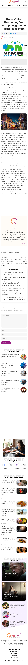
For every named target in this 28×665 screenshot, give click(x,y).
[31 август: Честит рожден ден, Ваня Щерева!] (22, 512)
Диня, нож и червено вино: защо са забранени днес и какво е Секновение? (8, 492)
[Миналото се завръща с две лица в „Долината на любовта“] (5, 623)
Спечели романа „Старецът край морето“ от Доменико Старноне (10, 380)
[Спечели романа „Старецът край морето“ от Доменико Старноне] (23, 382)
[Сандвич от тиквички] (22, 504)
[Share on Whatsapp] (9, 33)
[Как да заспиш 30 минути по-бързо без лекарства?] (5, 605)
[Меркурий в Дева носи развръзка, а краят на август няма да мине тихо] (22, 529)
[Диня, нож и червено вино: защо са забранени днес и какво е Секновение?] (22, 491)
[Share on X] (7, 33)
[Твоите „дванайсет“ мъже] (22, 483)
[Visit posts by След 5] (2, 37)
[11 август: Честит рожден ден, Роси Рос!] (5, 614)
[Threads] (24, 467)
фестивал (17, 252)
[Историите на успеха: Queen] (22, 550)
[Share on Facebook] (4, 33)
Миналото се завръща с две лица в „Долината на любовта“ (17, 622)
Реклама (14, 655)
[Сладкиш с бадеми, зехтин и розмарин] (23, 390)
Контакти (14, 651)
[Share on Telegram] (13, 33)
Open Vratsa (11, 252)
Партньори (14, 657)
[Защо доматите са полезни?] (22, 521)
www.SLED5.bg (22, 244)
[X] (11, 467)
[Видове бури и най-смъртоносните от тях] (23, 365)
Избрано (14, 560)
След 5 (5, 37)
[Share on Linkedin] (11, 33)
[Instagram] (17, 467)
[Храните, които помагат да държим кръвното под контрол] (23, 357)
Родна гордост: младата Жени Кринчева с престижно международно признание (14, 283)
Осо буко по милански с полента (5, 540)
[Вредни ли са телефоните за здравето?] (23, 373)
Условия (14, 653)
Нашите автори (14, 649)
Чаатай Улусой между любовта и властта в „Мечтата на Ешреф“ (11, 594)
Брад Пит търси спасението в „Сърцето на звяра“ (13, 575)
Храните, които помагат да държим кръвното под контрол (10, 356)
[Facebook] (4, 467)
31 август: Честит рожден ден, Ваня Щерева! (8, 511)
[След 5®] (14, 1)
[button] (2, 1)
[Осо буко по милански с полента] (22, 540)
